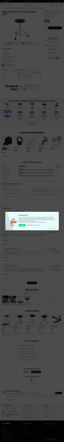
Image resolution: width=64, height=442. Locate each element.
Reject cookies (30, 225)
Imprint (48, 228)
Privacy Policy (53, 228)
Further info (37, 225)
